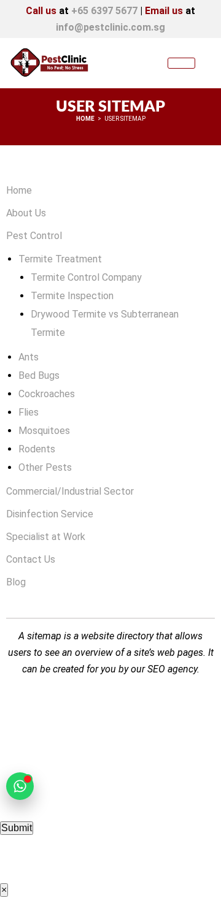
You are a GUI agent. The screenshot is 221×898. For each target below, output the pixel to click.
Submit (16, 828)
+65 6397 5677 (104, 11)
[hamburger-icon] (181, 63)
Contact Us (30, 559)
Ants (28, 357)
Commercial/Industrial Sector (70, 491)
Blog (16, 582)
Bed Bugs (39, 375)
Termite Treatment (60, 259)
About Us (26, 213)
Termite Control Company (86, 277)
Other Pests (45, 467)
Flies (28, 412)
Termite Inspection (72, 296)
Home (19, 190)
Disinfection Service (49, 514)
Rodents (36, 449)
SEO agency (172, 669)
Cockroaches (46, 394)
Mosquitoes (44, 430)
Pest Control (34, 236)
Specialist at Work (45, 536)
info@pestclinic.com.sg (110, 27)
